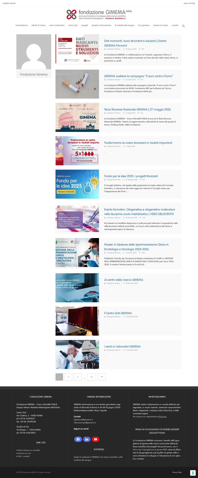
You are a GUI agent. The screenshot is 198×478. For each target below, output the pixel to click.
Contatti (175, 25)
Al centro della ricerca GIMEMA (123, 280)
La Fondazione (22, 25)
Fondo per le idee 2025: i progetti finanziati (131, 176)
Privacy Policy (177, 472)
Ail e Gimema (143, 25)
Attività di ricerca (38, 25)
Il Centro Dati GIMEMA (118, 313)
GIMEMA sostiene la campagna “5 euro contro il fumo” (138, 76)
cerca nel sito (189, 3)
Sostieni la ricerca (160, 25)
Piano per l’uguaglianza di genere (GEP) (150, 449)
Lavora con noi (24, 453)
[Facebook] (78, 439)
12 (91, 376)
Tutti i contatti (24, 456)
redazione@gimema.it (83, 419)
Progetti (84, 25)
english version (9, 3)
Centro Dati (73, 25)
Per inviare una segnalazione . (150, 416)
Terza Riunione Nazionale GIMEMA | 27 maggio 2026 (137, 109)
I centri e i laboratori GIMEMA (122, 346)
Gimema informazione (101, 25)
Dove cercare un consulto (29, 450)
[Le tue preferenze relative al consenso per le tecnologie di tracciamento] (193, 473)
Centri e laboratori (57, 25)
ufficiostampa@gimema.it (85, 422)
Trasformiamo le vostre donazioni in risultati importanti (138, 143)
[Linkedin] (86, 439)
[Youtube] (95, 439)
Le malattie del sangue (124, 25)
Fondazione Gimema (34, 74)
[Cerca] (183, 25)
